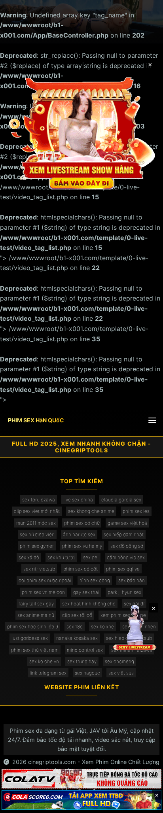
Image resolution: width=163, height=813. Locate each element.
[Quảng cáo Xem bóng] (81, 778)
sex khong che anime (91, 511)
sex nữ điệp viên (37, 534)
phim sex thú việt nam (35, 650)
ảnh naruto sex (79, 534)
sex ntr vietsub (39, 569)
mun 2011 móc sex (36, 523)
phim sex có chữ (81, 523)
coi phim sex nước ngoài (45, 580)
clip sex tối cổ (77, 615)
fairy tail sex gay (36, 604)
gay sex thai (86, 592)
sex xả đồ (29, 557)
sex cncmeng (119, 661)
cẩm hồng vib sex (126, 557)
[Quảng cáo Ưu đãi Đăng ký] (81, 800)
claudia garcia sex (121, 500)
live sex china (78, 500)
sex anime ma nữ (35, 615)
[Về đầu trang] (145, 803)
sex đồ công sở (126, 546)
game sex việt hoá (127, 523)
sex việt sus (121, 673)
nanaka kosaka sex (77, 638)
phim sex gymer (37, 546)
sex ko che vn (44, 661)
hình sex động (95, 580)
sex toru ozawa (38, 500)
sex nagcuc (87, 673)
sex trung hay (82, 661)
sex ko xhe (102, 627)
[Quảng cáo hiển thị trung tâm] (81, 132)
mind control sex (85, 650)
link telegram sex (48, 673)
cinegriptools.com (52, 761)
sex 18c (74, 627)
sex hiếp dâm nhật (124, 534)
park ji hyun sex (124, 592)
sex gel (91, 557)
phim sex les (136, 511)
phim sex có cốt (80, 569)
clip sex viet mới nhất (37, 511)
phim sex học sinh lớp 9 (32, 627)
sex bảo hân (131, 580)
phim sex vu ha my (82, 546)
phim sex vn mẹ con (43, 592)
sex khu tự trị (61, 557)
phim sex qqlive (123, 569)
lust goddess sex (29, 638)
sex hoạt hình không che (89, 604)
